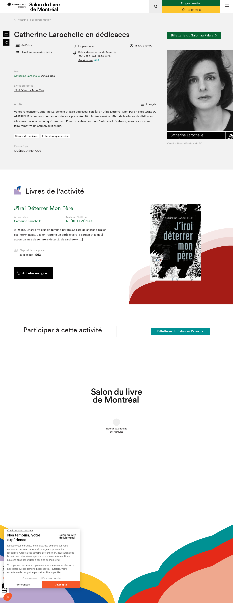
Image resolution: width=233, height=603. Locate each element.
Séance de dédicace (26, 136)
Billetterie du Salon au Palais (192, 35)
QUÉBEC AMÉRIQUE (27, 150)
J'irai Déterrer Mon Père (29, 90)
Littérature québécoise (55, 136)
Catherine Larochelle (28, 221)
